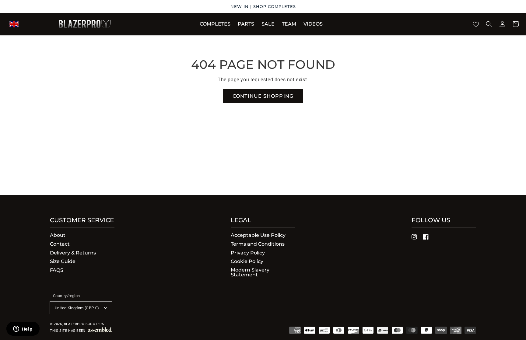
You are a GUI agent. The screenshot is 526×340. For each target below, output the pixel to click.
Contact (60, 244)
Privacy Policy (248, 253)
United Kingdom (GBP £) (77, 308)
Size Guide (62, 261)
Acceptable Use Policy (258, 235)
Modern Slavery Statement (250, 272)
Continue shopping (263, 96)
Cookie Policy (247, 261)
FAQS (56, 270)
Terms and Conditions (258, 244)
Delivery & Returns (73, 253)
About (57, 235)
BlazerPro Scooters (84, 324)
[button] (246, 24)
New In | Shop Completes (263, 6)
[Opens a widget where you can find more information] (23, 329)
